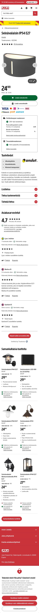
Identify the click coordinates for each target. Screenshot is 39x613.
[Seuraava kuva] (35, 65)
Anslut (4, 37)
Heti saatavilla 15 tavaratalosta (26, 508)
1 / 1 (30, 81)
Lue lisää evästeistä (19, 591)
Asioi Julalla (6, 530)
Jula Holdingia (9, 562)
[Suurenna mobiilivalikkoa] (36, 8)
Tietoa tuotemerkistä (11, 195)
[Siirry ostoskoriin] (31, 8)
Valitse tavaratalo (9, 18)
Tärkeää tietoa (8, 201)
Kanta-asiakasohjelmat (11, 542)
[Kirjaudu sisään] (21, 8)
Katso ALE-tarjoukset (23, 23)
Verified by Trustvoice (18, 341)
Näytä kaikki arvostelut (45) (19, 336)
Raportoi (15, 260)
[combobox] (19, 13)
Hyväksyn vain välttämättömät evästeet (19, 603)
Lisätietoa (6, 189)
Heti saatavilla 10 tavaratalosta (7, 395)
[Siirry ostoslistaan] (26, 8)
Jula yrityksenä (8, 536)
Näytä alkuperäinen (22, 244)
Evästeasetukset (19, 609)
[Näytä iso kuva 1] (19, 65)
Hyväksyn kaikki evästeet (19, 598)
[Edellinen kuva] (4, 65)
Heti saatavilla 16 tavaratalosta (26, 395)
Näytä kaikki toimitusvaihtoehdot (15, 135)
